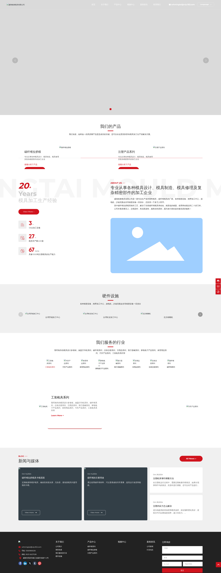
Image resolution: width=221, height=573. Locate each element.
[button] (110, 109)
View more (29, 512)
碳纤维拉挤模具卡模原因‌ (33, 478)
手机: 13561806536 (29, 551)
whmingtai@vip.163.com (183, 4)
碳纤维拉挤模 (32, 151)
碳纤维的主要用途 (95, 478)
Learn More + (57, 415)
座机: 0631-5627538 (29, 554)
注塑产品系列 (126, 151)
